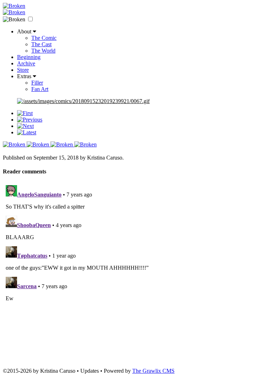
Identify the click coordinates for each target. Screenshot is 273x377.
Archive (26, 63)
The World (43, 51)
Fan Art (39, 89)
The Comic (44, 38)
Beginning (29, 57)
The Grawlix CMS (153, 371)
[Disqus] (136, 271)
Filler (37, 83)
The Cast (41, 44)
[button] (30, 19)
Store (23, 70)
